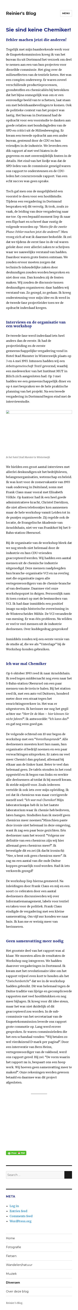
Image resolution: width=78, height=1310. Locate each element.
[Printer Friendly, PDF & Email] (16, 1153)
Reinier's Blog (21, 13)
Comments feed (21, 1216)
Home (10, 1238)
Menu (66, 13)
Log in (14, 1206)
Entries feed (18, 1211)
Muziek (11, 1273)
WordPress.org (20, 1221)
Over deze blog (17, 1291)
